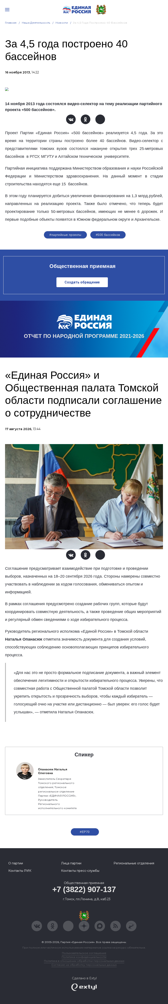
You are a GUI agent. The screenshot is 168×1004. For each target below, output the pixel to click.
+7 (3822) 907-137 (84, 889)
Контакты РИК (19, 871)
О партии (15, 863)
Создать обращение (82, 282)
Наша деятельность (36, 22)
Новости (62, 22)
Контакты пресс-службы (80, 871)
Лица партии (71, 863)
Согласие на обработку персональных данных (84, 964)
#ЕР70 (84, 832)
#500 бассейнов (108, 234)
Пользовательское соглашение (84, 953)
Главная (11, 22)
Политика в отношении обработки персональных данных (84, 960)
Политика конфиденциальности (84, 957)
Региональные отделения (134, 863)
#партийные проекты (65, 234)
